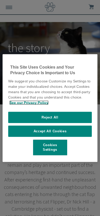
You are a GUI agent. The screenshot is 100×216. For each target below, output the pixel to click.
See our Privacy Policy (28, 102)
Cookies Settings (50, 147)
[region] (50, 108)
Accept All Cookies (50, 131)
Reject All (50, 117)
